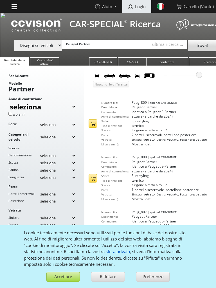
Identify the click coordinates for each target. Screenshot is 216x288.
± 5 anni (19, 114)
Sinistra (13, 217)
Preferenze (153, 276)
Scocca (13, 162)
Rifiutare (108, 276)
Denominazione (20, 155)
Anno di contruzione (25, 98)
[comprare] (93, 123)
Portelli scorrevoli (21, 194)
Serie (12, 124)
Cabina (13, 170)
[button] (14, 6)
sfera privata (118, 251)
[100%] (199, 75)
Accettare (63, 276)
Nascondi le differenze (110, 84)
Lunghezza (16, 177)
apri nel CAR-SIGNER (163, 103)
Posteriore (16, 201)
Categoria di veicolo (18, 137)
